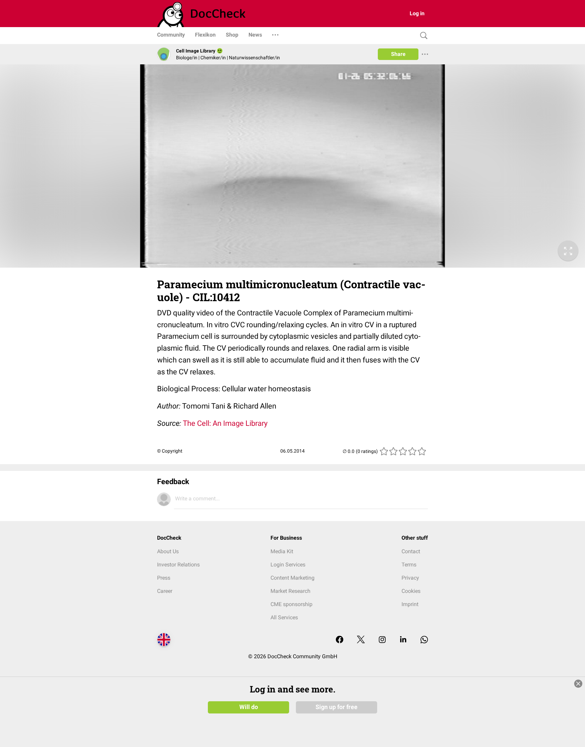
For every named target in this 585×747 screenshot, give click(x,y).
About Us (168, 551)
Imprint (410, 604)
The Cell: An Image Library (225, 423)
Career (164, 591)
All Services (284, 617)
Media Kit (281, 551)
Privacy (410, 578)
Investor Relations (178, 564)
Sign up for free (337, 707)
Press (163, 578)
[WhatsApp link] (424, 640)
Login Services (287, 564)
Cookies (411, 591)
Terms (409, 564)
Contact (411, 551)
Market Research (290, 591)
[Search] (422, 35)
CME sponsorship (291, 604)
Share (398, 54)
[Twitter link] (361, 640)
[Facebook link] (339, 640)
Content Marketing (292, 578)
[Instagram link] (382, 640)
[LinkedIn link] (403, 640)
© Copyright (169, 451)
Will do (248, 707)
